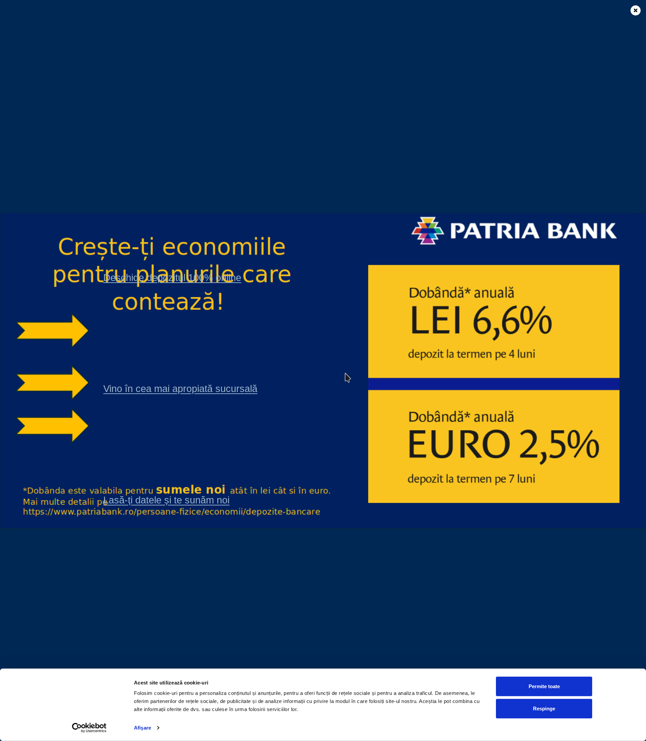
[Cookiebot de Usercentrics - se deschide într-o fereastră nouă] (89, 728)
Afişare (142, 728)
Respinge (544, 708)
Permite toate (544, 686)
